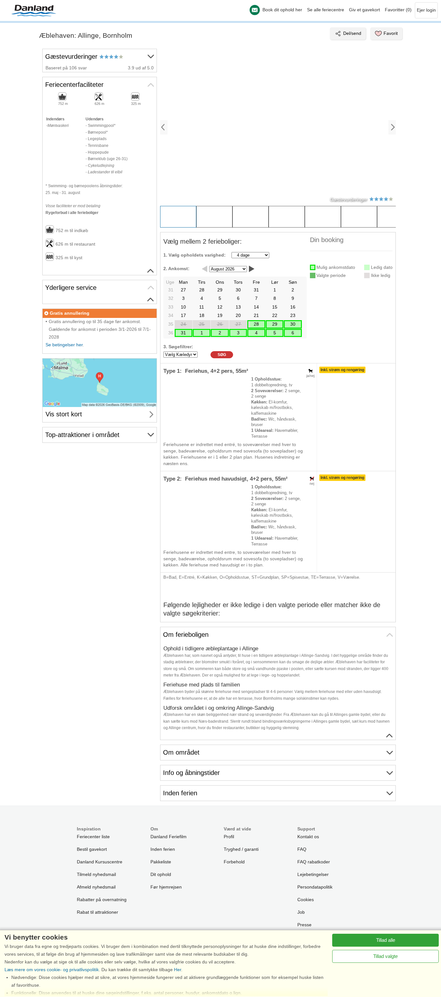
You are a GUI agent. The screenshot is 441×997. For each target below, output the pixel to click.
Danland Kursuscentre (99, 861)
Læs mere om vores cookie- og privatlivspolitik (52, 969)
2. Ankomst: (176, 268)
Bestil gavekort (92, 849)
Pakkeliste (160, 861)
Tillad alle (385, 940)
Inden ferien (162, 849)
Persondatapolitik (315, 887)
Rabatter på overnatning (102, 899)
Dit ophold (160, 874)
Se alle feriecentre (325, 9)
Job (301, 912)
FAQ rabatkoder (313, 861)
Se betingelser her (64, 344)
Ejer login (426, 10)
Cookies (305, 899)
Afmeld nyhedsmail (96, 887)
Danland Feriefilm (168, 836)
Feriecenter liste (93, 836)
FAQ (301, 849)
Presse (304, 924)
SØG (222, 354)
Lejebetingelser (313, 874)
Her (177, 969)
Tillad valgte (385, 956)
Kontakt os (308, 836)
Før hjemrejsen (166, 887)
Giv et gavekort (364, 9)
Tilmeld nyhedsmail (96, 874)
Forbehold (234, 861)
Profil (229, 836)
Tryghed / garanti (241, 849)
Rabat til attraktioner (97, 912)
